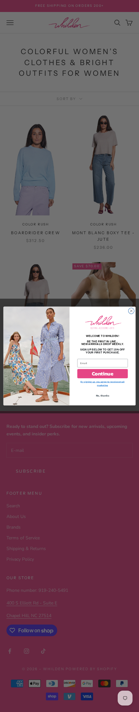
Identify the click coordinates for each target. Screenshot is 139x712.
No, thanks (102, 395)
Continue (102, 374)
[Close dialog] (131, 311)
